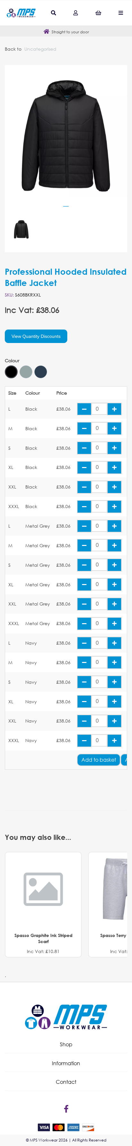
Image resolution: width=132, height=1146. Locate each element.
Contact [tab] (66, 1081)
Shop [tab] (66, 1044)
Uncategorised (40, 49)
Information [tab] (66, 1063)
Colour (12, 361)
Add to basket (98, 759)
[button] (66, 1044)
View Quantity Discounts (36, 336)
